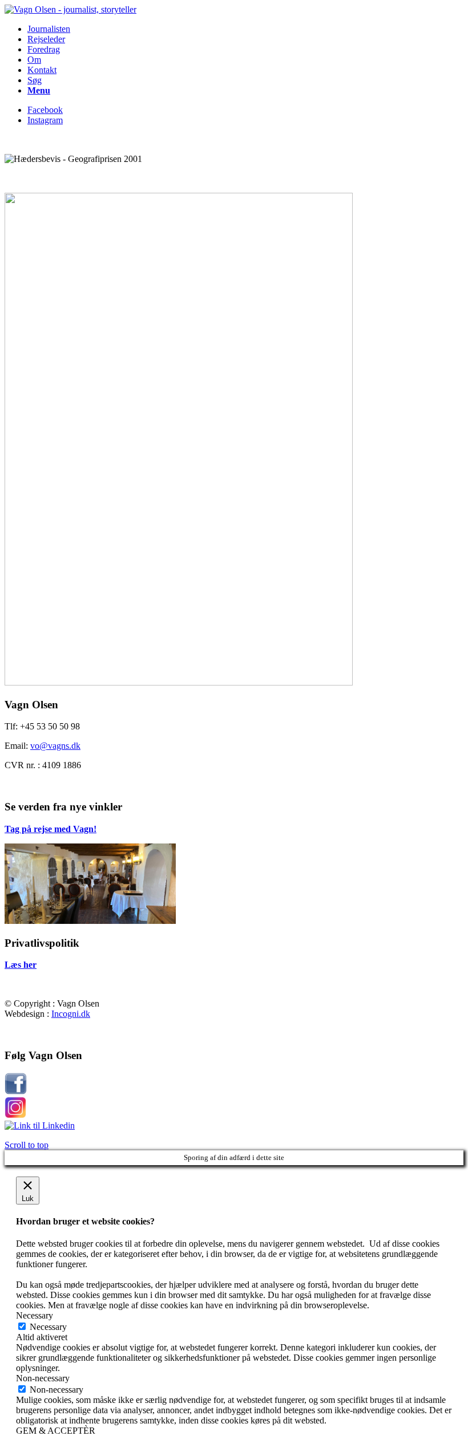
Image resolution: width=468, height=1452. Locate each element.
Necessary (48, 1327)
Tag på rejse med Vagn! (50, 829)
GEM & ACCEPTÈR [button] (55, 1430)
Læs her (21, 965)
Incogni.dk (70, 1014)
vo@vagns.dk (55, 746)
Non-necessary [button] (43, 1378)
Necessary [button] (34, 1315)
